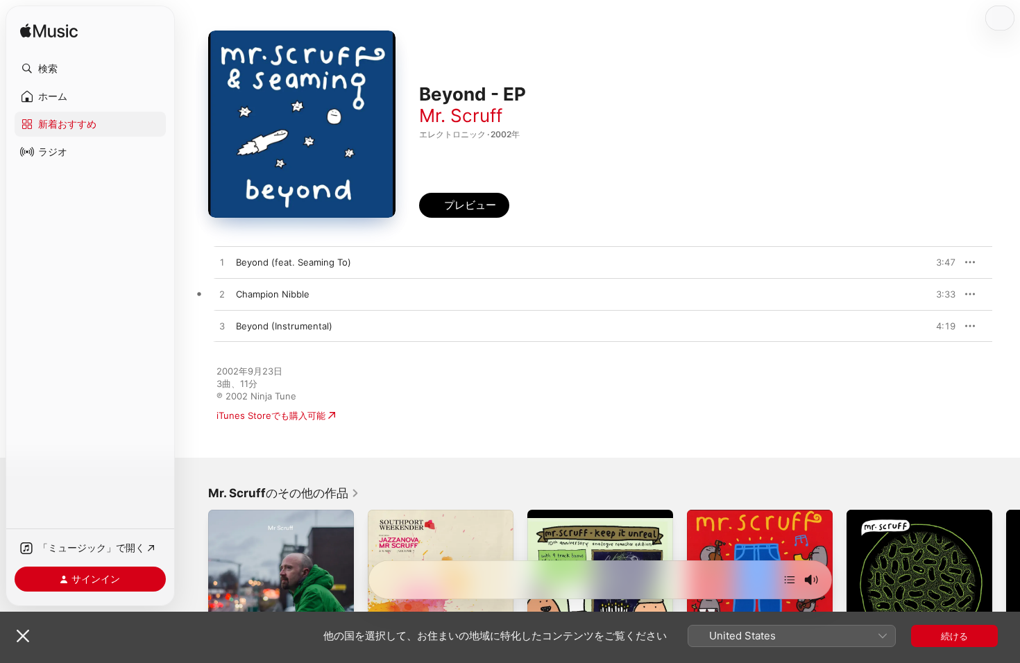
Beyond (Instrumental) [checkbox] (284, 326)
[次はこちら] (789, 579)
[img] (49, 32)
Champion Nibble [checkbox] (272, 294)
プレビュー (938, 262)
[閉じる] (23, 636)
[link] (283, 493)
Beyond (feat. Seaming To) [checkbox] (293, 262)
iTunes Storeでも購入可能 (270, 415)
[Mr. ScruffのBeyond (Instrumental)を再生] (222, 326)
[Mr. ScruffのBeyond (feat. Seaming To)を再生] (222, 263)
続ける (954, 636)
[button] (90, 68)
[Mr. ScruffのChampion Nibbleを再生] (222, 295)
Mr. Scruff (460, 115)
